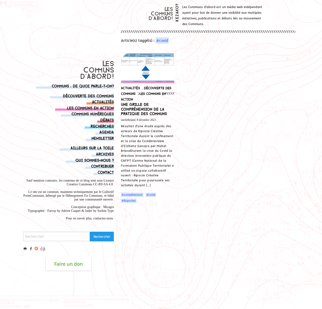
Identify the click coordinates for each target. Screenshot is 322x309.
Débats (107, 120)
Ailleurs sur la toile (92, 148)
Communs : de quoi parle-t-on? (83, 86)
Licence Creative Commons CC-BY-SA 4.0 (90, 182)
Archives (105, 154)
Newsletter (102, 138)
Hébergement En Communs (84, 195)
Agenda (106, 132)
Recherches (102, 126)
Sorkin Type (105, 211)
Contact (106, 172)
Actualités (103, 102)
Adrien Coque (70, 211)
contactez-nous (103, 218)
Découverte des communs (88, 96)
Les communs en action (90, 108)
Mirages (108, 207)
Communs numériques (92, 114)
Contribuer (102, 166)
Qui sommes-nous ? (94, 160)
